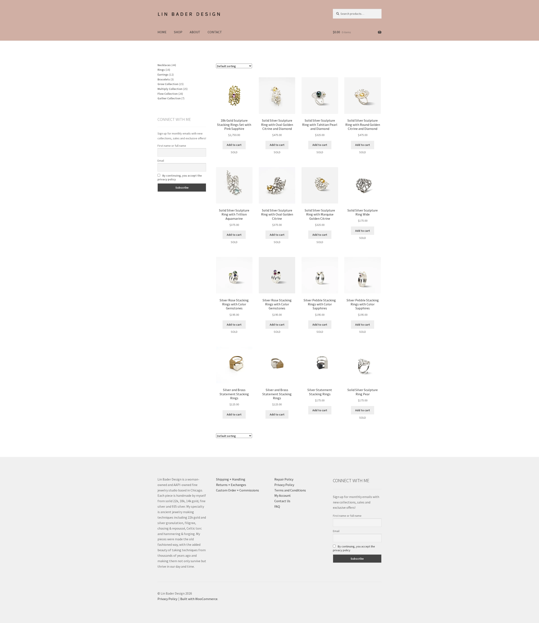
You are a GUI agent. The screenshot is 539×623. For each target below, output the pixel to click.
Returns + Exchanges (231, 485)
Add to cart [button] (234, 414)
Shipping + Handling (230, 479)
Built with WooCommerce (198, 599)
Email (160, 160)
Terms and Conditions (290, 490)
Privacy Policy (284, 485)
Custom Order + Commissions (237, 490)
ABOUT (195, 32)
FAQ (277, 506)
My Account (282, 495)
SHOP (178, 32)
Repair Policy (283, 479)
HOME (162, 32)
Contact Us (282, 501)
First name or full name (171, 146)
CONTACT (215, 32)
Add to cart (234, 145)
